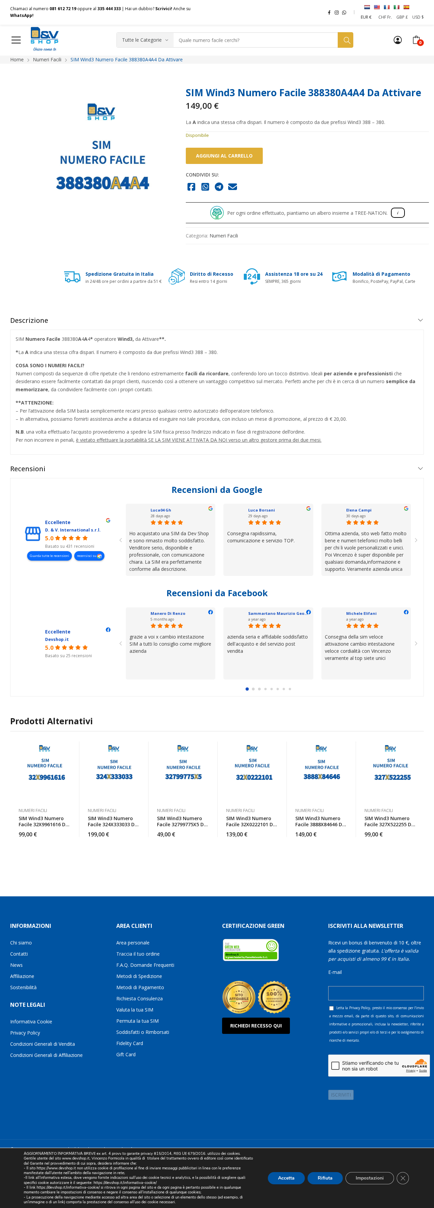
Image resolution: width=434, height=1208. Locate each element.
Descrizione (29, 320)
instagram (337, 12)
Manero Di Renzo (168, 613)
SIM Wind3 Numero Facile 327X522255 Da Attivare (389, 824)
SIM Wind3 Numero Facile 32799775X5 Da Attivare (182, 824)
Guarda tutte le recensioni (49, 556)
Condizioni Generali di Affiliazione (46, 1055)
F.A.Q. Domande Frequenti (145, 965)
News (16, 965)
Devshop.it (57, 639)
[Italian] (396, 7)
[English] (377, 7)
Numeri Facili (224, 235)
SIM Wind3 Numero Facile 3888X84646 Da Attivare (320, 824)
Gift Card (126, 1054)
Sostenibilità (23, 987)
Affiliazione (22, 976)
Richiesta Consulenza (139, 998)
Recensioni (27, 468)
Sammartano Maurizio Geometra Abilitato (292, 613)
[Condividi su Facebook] (191, 187)
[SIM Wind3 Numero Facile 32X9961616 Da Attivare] (44, 771)
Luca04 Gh (161, 510)
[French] (386, 7)
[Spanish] (406, 7)
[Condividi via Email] (232, 187)
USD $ (418, 17)
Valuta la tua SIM (134, 1009)
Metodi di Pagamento (140, 987)
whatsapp (344, 12)
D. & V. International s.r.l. (73, 530)
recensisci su (87, 556)
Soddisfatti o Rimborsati (142, 1032)
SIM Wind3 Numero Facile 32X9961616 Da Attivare (43, 824)
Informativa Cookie (31, 1021)
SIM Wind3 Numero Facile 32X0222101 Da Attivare (251, 824)
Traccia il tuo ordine (138, 954)
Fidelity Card (129, 1043)
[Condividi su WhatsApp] (205, 187)
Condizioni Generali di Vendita (42, 1044)
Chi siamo (21, 942)
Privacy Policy (25, 1032)
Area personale (133, 942)
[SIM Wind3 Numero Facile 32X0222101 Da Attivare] (252, 771)
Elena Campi (359, 510)
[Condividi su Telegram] (218, 187)
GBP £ (402, 17)
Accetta (286, 1177)
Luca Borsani (261, 510)
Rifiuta (325, 1177)
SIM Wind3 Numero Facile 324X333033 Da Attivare (113, 824)
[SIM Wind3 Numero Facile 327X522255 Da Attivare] (390, 771)
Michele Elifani (361, 613)
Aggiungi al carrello (224, 155)
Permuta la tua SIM (137, 1021)
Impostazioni (370, 1177)
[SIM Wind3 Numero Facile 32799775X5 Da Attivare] (183, 771)
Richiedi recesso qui (256, 1025)
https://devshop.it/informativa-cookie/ (125, 1182)
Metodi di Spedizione (139, 976)
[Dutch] (367, 7)
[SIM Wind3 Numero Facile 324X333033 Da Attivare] (113, 771)
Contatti (19, 954)
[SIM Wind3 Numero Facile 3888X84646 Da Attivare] (321, 771)
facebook (329, 12)
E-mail (335, 972)
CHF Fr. (385, 17)
